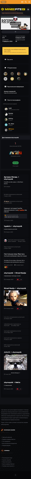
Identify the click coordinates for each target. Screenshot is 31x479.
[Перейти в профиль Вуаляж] (6, 114)
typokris (7, 226)
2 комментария (19, 265)
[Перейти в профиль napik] (6, 109)
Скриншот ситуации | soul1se (13, 208)
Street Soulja (20, 273)
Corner (19, 331)
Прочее (7, 212)
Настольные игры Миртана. (14, 254)
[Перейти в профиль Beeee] (6, 130)
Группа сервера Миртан (8, 464)
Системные (24, 256)
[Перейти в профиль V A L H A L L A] (5, 79)
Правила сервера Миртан (8, 439)
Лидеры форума (6, 445)
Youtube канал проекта (8, 466)
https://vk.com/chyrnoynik (10, 93)
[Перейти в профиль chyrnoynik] (5, 240)
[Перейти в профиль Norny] (19, 79)
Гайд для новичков (7, 437)
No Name (6, 194)
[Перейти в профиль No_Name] (6, 124)
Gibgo (5, 246)
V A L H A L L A (7, 317)
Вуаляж (11, 113)
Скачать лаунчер (6, 460)
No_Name (11, 123)
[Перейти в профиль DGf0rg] (6, 119)
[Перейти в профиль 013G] (5, 74)
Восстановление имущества (9, 443)
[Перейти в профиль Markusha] (12, 79)
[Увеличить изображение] (15, 298)
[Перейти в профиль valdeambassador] (25, 74)
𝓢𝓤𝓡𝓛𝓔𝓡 (7, 352)
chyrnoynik (8, 179)
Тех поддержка (6, 441)
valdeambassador (8, 324)
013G (5, 345)
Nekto (17, 382)
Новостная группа (6, 462)
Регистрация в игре (7, 457)
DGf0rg (11, 118)
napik (10, 108)
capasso (20, 338)
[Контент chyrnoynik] (15, 31)
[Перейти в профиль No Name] (12, 74)
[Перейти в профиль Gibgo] (19, 74)
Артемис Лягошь (10, 177)
